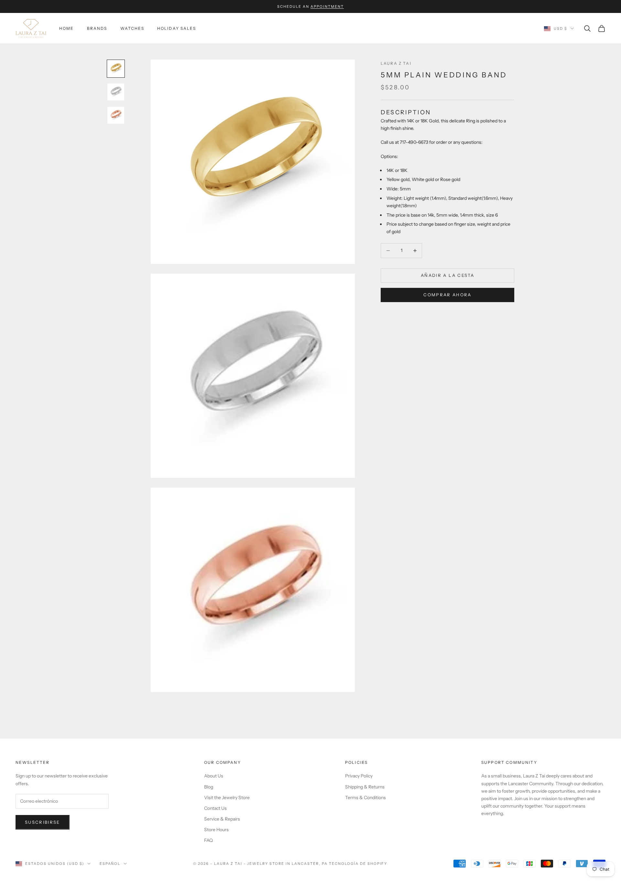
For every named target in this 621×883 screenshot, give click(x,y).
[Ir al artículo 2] (116, 92)
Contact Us (215, 808)
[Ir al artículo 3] (116, 115)
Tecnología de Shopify (358, 863)
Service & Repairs (222, 819)
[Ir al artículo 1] (116, 69)
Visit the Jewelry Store (227, 797)
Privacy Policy (359, 776)
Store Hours (216, 829)
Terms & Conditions (365, 797)
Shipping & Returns (365, 787)
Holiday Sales (176, 28)
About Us (213, 776)
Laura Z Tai (396, 63)
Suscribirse (42, 822)
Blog (208, 787)
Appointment (327, 6)
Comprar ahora (447, 295)
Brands (97, 28)
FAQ (208, 840)
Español (110, 863)
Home (66, 28)
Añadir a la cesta (447, 275)
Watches (132, 28)
